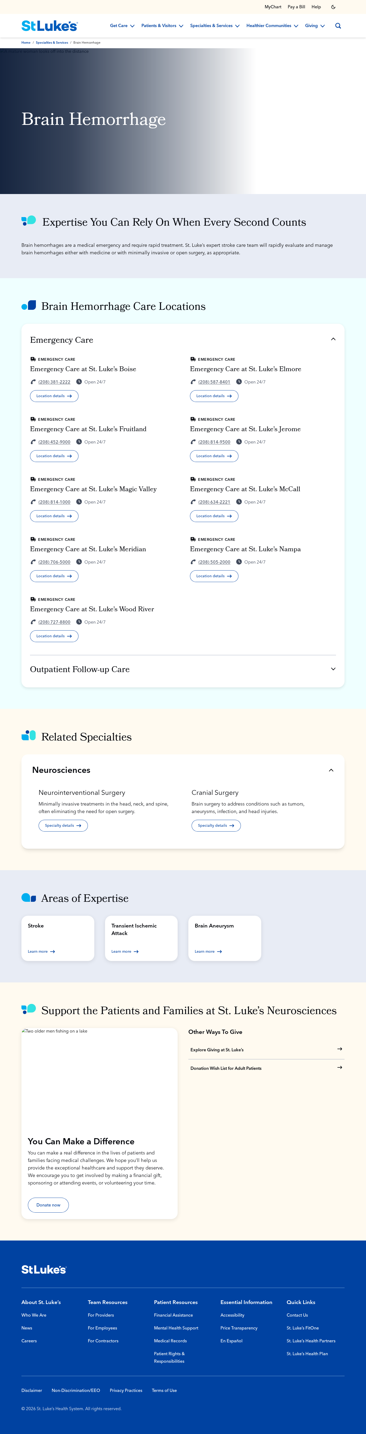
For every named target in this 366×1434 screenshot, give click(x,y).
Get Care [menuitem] (119, 26)
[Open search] (338, 25)
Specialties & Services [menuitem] (211, 26)
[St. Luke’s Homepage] (44, 1269)
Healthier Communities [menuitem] (269, 26)
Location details (50, 396)
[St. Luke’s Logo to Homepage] (49, 25)
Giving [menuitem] (311, 26)
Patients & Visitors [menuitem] (158, 26)
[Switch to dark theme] (333, 7)
